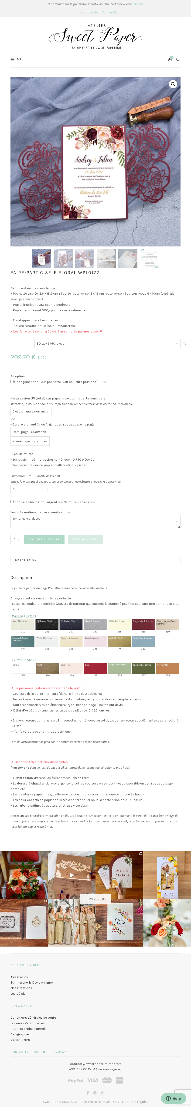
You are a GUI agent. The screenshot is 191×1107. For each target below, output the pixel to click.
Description (26, 560)
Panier (109, 12)
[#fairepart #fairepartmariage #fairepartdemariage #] (119, 875)
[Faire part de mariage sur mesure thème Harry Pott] (24, 923)
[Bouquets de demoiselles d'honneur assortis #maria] (72, 923)
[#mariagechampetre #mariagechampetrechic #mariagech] (167, 923)
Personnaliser (85, 539)
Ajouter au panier (44, 539)
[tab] (95, 560)
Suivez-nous (95, 899)
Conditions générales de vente (33, 1018)
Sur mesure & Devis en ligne (31, 982)
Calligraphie (19, 1034)
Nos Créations (21, 988)
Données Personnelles (27, 1023)
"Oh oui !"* (140, 4)
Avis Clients (19, 977)
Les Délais (18, 994)
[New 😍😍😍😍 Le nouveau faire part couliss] (167, 875)
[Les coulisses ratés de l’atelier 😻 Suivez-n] (72, 875)
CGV (116, 1102)
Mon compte (88, 12)
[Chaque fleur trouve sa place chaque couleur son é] (24, 875)
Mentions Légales (135, 1102)
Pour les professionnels (28, 1029)
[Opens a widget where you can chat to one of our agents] (173, 1099)
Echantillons (20, 1040)
